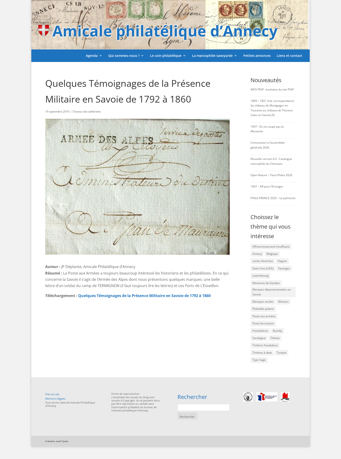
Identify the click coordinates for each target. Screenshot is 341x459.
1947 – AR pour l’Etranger (267, 186)
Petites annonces (257, 55)
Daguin (282, 261)
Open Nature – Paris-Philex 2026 (271, 175)
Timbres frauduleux (265, 345)
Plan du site (52, 394)
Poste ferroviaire (263, 323)
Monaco (283, 302)
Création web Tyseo (56, 441)
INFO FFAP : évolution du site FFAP (272, 89)
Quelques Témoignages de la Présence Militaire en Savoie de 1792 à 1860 (144, 295)
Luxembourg (260, 276)
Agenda (92, 55)
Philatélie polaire (263, 309)
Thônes (275, 338)
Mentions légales (55, 398)
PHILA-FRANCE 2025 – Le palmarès (273, 198)
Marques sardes (262, 302)
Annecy (257, 254)
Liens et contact (289, 55)
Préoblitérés (260, 331)
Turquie (281, 353)
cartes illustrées (262, 261)
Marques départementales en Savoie (271, 292)
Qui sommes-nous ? (123, 55)
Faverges (284, 268)
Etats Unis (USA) (262, 268)
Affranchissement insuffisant (271, 247)
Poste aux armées (264, 316)
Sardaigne (259, 338)
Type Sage (259, 360)
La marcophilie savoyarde (212, 55)
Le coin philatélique (165, 55)
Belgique (272, 254)
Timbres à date (262, 353)
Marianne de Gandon (266, 283)
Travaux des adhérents (86, 111)
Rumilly (277, 331)
